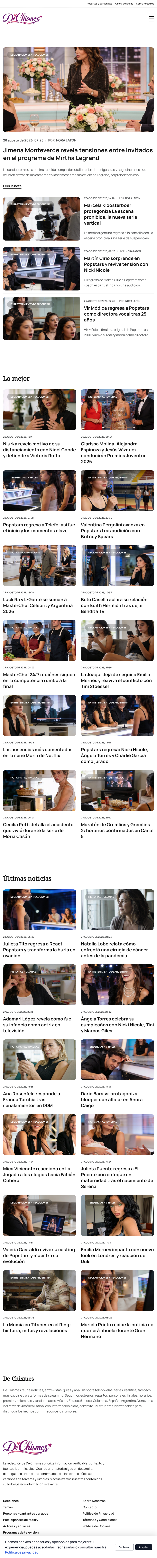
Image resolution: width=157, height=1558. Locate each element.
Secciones (11, 1501)
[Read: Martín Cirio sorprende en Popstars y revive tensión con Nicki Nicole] (41, 268)
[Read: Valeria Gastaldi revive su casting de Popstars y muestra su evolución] (39, 1215)
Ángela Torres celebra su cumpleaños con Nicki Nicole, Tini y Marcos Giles (117, 1025)
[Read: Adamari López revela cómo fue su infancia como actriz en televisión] (39, 984)
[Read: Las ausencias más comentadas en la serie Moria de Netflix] (39, 715)
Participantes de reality (20, 1520)
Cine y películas (124, 3)
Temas (8, 1507)
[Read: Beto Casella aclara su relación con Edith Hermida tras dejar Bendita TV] (117, 565)
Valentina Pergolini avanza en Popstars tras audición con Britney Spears (113, 531)
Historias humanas (101, 897)
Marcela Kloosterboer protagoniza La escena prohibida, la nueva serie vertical (110, 214)
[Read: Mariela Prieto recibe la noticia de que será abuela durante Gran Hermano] (117, 1290)
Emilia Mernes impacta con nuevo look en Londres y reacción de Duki (117, 1255)
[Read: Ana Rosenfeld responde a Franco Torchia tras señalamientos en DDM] (39, 1059)
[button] (151, 19)
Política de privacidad (21, 1552)
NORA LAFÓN (66, 140)
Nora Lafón (132, 198)
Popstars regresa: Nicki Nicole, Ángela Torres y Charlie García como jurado (114, 755)
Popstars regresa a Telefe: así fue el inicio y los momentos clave (39, 528)
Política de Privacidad (98, 1513)
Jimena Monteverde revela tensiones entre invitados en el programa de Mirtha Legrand (78, 154)
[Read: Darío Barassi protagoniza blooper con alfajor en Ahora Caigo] (117, 1059)
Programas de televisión (21, 1532)
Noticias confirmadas (25, 552)
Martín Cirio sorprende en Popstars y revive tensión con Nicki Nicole (116, 264)
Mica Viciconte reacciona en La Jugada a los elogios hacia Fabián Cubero (39, 1175)
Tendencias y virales (24, 477)
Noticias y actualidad (102, 397)
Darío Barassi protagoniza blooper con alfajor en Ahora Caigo (112, 1100)
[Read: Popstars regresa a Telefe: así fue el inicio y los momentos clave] (39, 490)
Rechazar (124, 1547)
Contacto (89, 1507)
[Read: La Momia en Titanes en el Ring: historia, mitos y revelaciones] (39, 1290)
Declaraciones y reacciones (29, 54)
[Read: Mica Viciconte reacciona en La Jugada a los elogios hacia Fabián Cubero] (39, 1134)
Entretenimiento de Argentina (30, 204)
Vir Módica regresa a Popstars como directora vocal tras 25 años (116, 314)
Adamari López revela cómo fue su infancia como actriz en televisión (37, 1025)
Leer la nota (12, 186)
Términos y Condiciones (100, 1520)
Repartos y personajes (99, 3)
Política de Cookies (96, 1526)
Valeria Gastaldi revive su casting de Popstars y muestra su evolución (39, 1255)
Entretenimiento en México (106, 777)
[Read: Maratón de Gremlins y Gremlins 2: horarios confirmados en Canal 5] (117, 790)
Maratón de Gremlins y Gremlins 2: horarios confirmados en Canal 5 (117, 830)
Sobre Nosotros (145, 3)
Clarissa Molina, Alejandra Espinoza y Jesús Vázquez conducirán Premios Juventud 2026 (114, 453)
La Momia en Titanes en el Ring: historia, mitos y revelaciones (37, 1328)
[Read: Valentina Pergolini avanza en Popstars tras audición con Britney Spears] (117, 490)
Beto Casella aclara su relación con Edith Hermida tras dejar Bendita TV (114, 606)
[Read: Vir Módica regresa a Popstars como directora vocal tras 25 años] (41, 318)
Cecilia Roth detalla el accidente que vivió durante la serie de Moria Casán (38, 830)
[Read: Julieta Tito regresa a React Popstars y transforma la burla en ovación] (39, 909)
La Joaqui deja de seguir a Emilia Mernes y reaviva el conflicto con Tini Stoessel (116, 680)
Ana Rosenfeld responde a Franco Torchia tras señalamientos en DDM (31, 1100)
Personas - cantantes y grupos (25, 1513)
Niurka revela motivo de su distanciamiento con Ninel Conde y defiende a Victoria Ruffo (39, 450)
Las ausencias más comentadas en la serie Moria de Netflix (38, 753)
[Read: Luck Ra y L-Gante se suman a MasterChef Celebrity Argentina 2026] (39, 565)
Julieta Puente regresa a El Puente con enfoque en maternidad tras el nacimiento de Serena (117, 1177)
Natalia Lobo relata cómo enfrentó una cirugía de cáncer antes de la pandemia (114, 950)
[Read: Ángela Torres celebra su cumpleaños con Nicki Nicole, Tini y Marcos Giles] (117, 984)
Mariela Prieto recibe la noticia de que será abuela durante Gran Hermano (117, 1330)
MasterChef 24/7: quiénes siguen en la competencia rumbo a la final (39, 680)
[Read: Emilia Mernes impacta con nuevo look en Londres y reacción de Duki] (117, 1215)
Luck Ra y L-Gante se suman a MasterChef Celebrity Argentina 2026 (38, 606)
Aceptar (143, 1547)
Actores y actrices (16, 1526)
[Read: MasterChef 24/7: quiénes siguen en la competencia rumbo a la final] (39, 640)
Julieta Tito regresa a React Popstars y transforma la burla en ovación (39, 950)
